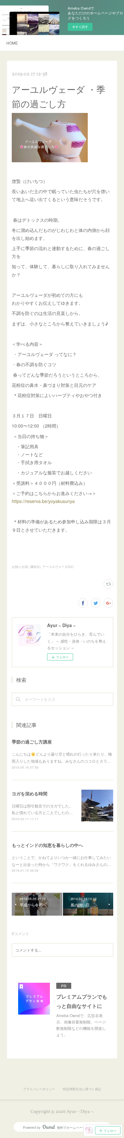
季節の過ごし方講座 (32, 741)
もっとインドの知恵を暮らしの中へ (47, 845)
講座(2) (35, 566)
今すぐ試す (80, 26)
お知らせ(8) (20, 566)
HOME (12, 42)
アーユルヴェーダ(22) (57, 566)
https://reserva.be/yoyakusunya (43, 501)
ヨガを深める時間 (29, 793)
